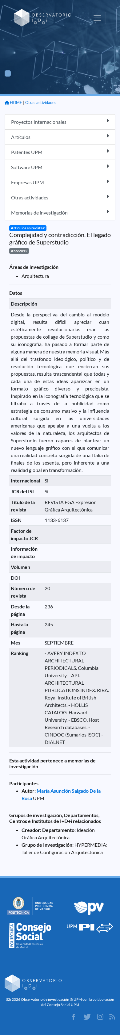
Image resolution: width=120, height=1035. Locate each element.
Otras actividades (40, 102)
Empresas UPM (27, 182)
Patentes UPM (26, 152)
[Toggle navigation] (97, 18)
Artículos (20, 137)
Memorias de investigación (39, 212)
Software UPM (26, 167)
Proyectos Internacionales (38, 122)
